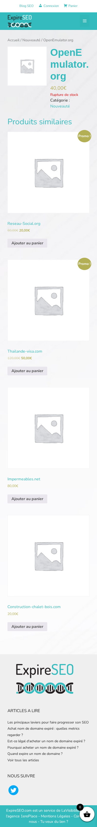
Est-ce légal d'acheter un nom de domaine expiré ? (46, 741)
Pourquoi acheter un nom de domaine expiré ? (42, 747)
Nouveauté (31, 40)
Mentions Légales (55, 816)
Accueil (13, 40)
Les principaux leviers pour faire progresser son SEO (48, 722)
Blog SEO (26, 6)
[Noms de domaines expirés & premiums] (19, 20)
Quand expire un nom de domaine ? (34, 753)
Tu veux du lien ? (54, 821)
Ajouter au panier (27, 243)
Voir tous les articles (23, 760)
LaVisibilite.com (74, 810)
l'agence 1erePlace (21, 816)
